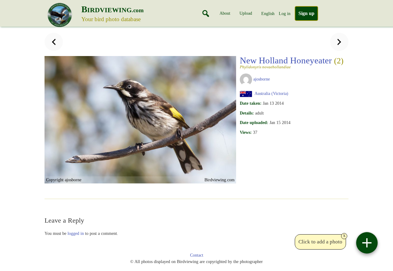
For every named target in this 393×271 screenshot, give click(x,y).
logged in (76, 233)
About (225, 13)
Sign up (306, 13)
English (267, 13)
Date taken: (251, 103)
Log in (284, 13)
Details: (247, 113)
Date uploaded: (254, 122)
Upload (245, 13)
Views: (246, 132)
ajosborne (261, 79)
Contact (196, 255)
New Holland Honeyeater (292, 62)
